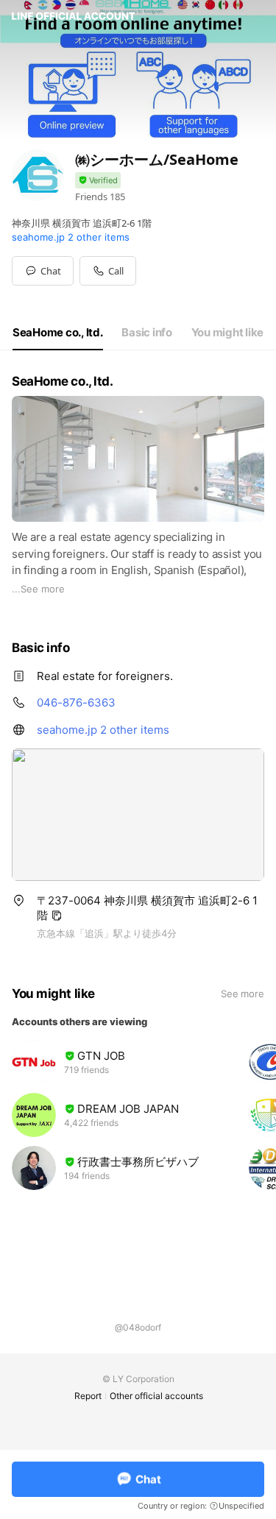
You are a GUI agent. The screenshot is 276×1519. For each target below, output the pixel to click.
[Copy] (57, 915)
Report (88, 1395)
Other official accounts (156, 1395)
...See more (38, 589)
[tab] (58, 332)
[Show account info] (98, 180)
